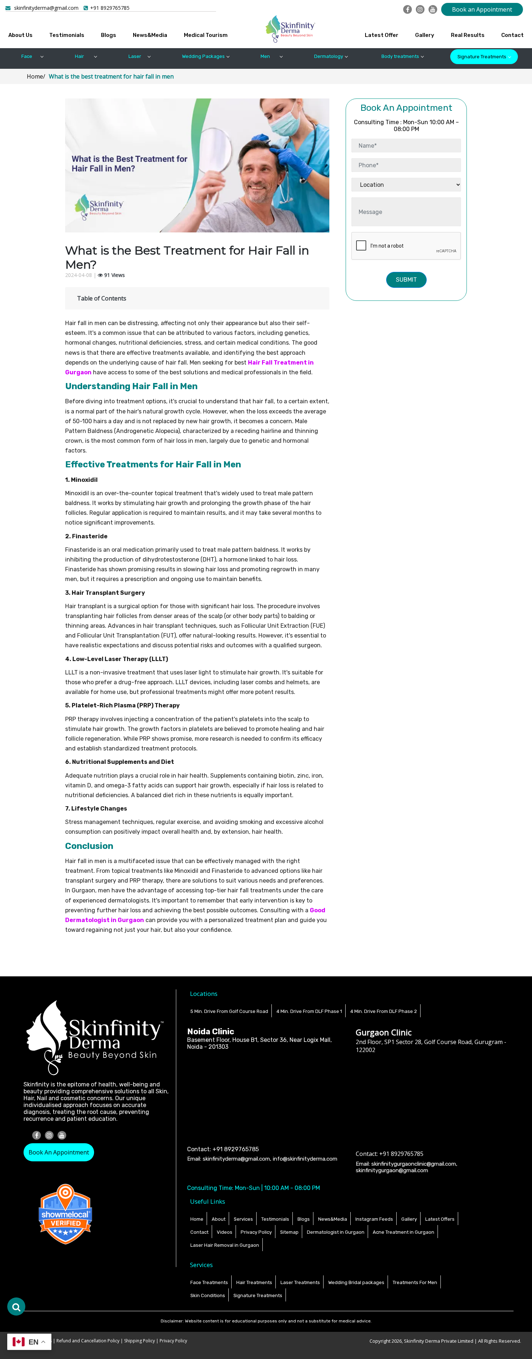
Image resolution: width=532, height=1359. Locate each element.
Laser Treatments (300, 1282)
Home (196, 1219)
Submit (406, 279)
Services (243, 1219)
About (218, 1219)
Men (265, 56)
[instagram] (420, 9)
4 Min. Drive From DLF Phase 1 (309, 1011)
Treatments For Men (415, 1282)
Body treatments (400, 56)
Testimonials (66, 35)
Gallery (424, 35)
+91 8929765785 (110, 7)
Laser (134, 56)
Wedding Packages (203, 56)
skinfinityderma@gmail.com (46, 7)
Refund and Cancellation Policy (88, 1341)
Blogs (108, 35)
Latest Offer (381, 35)
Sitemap (289, 1232)
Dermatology (328, 56)
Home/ (36, 76)
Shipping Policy (139, 1341)
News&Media (150, 35)
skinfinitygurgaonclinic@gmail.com (413, 1164)
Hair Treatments (254, 1282)
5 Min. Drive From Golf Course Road (229, 1011)
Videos (224, 1232)
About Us (20, 35)
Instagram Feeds (374, 1219)
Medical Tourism (206, 35)
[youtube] (432, 9)
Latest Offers (440, 1219)
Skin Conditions (207, 1295)
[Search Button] (16, 1306)
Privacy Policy (256, 1232)
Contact (512, 35)
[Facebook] (407, 9)
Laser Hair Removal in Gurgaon (224, 1245)
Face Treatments (209, 1282)
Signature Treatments (481, 56)
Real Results (468, 35)
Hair (79, 56)
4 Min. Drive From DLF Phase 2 (383, 1011)
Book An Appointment (59, 1152)
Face (26, 56)
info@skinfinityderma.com (305, 1159)
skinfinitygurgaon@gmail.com (392, 1170)
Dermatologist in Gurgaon (335, 1232)
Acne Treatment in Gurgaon (403, 1232)
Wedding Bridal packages (356, 1282)
